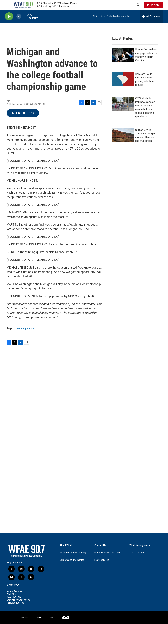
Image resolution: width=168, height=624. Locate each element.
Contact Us (100, 545)
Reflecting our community (73, 552)
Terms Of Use (136, 552)
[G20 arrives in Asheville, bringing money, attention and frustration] (123, 135)
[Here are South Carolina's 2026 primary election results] (123, 79)
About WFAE (66, 545)
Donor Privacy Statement (107, 552)
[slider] (24, 16)
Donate (155, 5)
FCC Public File (101, 560)
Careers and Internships (72, 560)
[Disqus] (84, 405)
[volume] (19, 16)
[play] (9, 16)
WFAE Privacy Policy (139, 545)
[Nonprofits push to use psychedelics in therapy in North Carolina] (123, 55)
